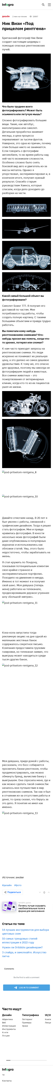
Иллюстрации (9, 1026)
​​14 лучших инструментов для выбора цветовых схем (25, 931)
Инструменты (9, 1029)
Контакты (7, 1080)
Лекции (6, 1035)
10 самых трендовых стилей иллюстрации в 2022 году (19, 940)
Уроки (25, 1026)
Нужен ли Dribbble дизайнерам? (22, 947)
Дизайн (6, 16)
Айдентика (7, 1019)
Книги (5, 1032)
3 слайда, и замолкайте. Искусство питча (24, 954)
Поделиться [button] (14, 892)
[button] (43, 5)
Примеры (26, 1022)
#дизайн (7, 885)
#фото (17, 885)
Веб (4, 1022)
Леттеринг (27, 1019)
